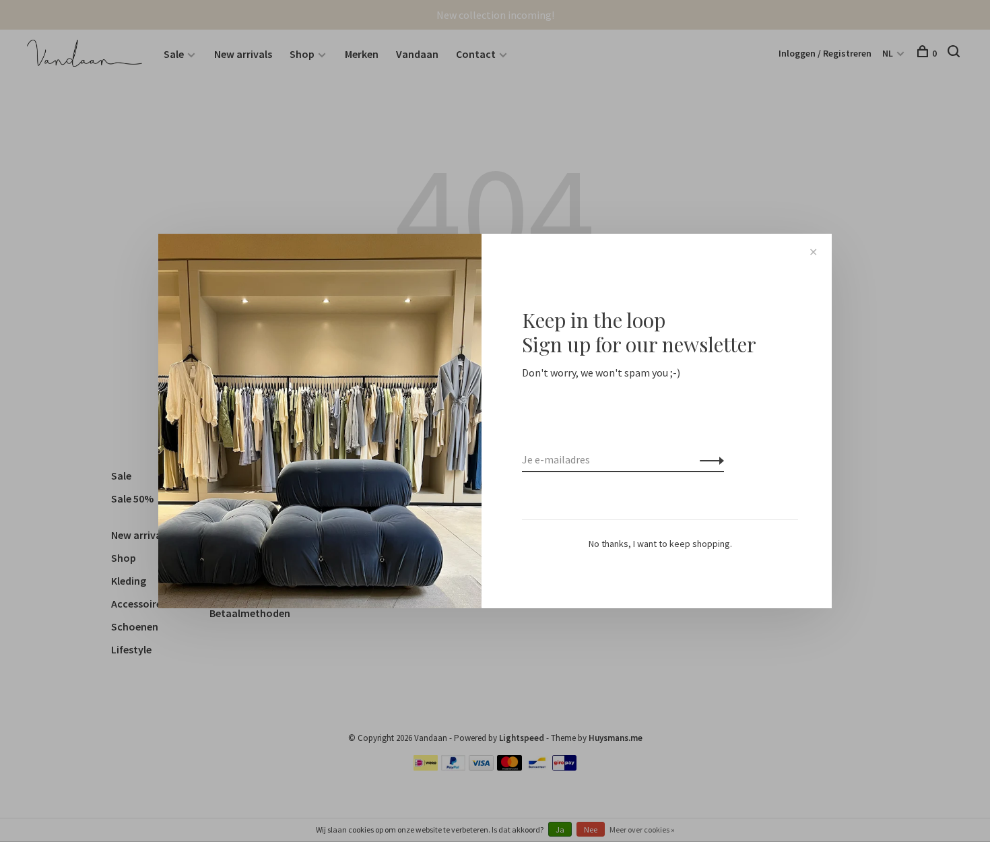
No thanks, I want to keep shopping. (660, 544)
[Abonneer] (708, 459)
